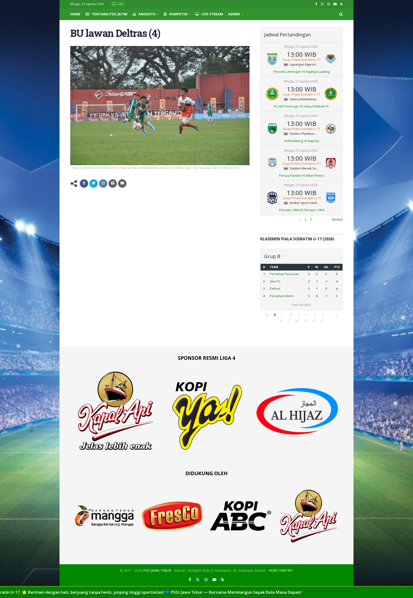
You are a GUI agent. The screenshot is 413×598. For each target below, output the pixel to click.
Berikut (337, 219)
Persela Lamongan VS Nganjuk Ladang (302, 71)
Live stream (212, 14)
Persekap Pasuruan (284, 274)
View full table (301, 305)
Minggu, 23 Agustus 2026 (301, 47)
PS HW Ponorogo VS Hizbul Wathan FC (301, 106)
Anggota (147, 14)
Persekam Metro (282, 296)
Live (120, 4)
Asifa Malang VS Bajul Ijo (301, 141)
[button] (267, 315)
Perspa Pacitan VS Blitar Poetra (301, 175)
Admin (234, 14)
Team (274, 267)
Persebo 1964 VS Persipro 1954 (301, 210)
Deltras (275, 288)
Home (75, 14)
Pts (337, 267)
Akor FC (275, 281)
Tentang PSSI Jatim (109, 14)
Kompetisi (178, 14)
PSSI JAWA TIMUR (157, 570)
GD (326, 267)
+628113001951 (280, 570)
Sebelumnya (269, 219)
